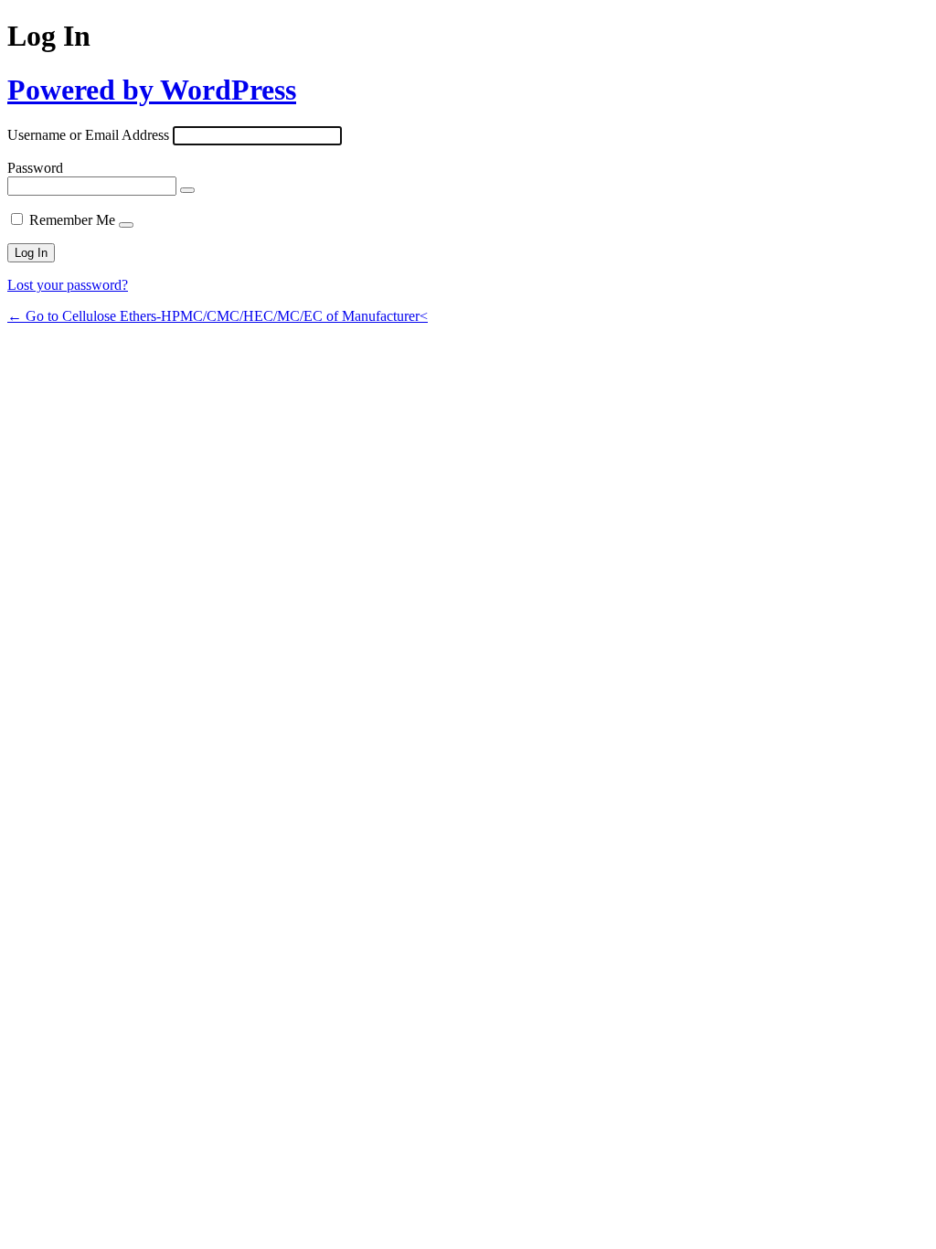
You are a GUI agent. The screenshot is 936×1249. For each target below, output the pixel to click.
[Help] (126, 225)
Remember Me (72, 220)
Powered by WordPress (151, 89)
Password (35, 168)
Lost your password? (67, 285)
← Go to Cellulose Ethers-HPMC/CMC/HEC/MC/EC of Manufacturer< (217, 316)
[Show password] (187, 190)
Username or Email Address (88, 135)
